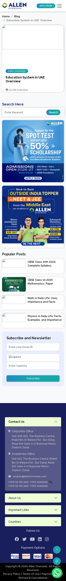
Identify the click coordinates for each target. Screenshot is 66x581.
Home (6, 16)
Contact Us (16, 421)
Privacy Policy (12, 573)
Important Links (18, 510)
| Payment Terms (51, 573)
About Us (14, 498)
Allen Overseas (17, 71)
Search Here (13, 104)
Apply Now (45, 6)
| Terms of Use (30, 573)
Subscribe (33, 378)
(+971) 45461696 (39, 482)
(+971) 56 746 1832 (18, 482)
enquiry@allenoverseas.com (29, 476)
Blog (17, 16)
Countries (14, 521)
